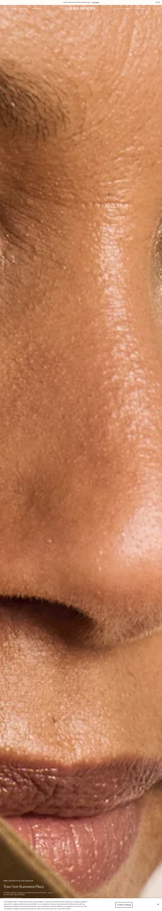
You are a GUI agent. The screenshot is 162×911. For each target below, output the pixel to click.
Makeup (13, 8)
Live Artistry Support (123, 8)
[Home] (81, 8)
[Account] (153, 8)
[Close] (158, 904)
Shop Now (95, 2)
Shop (5, 8)
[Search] (149, 8)
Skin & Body (24, 8)
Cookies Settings (124, 905)
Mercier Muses (36, 8)
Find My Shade (139, 8)
